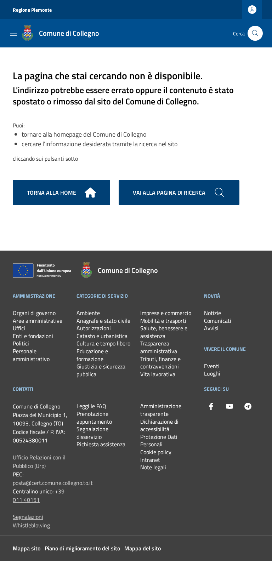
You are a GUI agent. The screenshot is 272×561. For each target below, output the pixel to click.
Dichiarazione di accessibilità (159, 425)
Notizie (212, 313)
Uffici (19, 328)
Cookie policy (155, 452)
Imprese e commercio (165, 313)
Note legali (153, 467)
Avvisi (211, 328)
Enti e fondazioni (33, 336)
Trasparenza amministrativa (158, 347)
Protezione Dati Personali (158, 441)
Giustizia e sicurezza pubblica (100, 370)
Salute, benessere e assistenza (163, 332)
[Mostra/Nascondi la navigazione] (13, 33)
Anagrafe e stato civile (103, 320)
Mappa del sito (142, 548)
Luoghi (212, 373)
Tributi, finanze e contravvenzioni (160, 363)
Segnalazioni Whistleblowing (31, 521)
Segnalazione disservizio (92, 433)
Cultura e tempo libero (103, 343)
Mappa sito (26, 548)
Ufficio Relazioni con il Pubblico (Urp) (39, 461)
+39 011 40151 (38, 495)
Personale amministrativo (31, 355)
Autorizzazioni (93, 328)
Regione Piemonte (32, 9)
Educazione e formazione (92, 355)
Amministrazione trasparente (160, 410)
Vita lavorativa (157, 374)
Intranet (150, 460)
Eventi (212, 366)
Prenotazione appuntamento (94, 418)
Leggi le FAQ (91, 406)
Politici (21, 343)
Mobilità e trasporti (163, 320)
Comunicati (217, 320)
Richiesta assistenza (100, 444)
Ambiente (88, 313)
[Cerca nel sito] (255, 33)
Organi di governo (34, 313)
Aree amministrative (37, 320)
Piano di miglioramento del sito (82, 548)
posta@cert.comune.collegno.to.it (53, 483)
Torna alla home (51, 192)
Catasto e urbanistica (102, 336)
